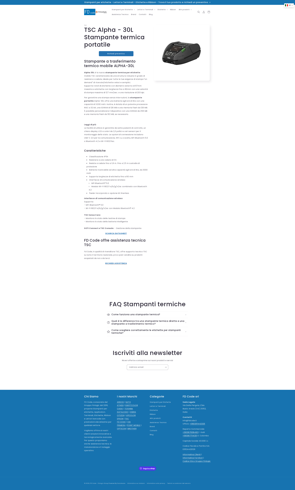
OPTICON (121, 428)
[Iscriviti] (165, 367)
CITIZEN (120, 415)
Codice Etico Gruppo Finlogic (197, 461)
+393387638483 (190, 432)
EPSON (120, 418)
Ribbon (153, 414)
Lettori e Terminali (158, 406)
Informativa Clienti (192, 454)
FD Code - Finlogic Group (99, 483)
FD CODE (121, 422)
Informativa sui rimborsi (136, 483)
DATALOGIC (122, 412)
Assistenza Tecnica (158, 422)
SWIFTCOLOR (131, 405)
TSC (127, 418)
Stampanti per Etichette (160, 402)
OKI (129, 422)
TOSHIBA (129, 408)
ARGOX (120, 402)
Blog (151, 434)
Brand (152, 426)
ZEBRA (133, 412)
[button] (123, 9)
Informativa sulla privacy (156, 483)
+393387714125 (190, 435)
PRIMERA (121, 425)
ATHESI (120, 405)
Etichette (154, 410)
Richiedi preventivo (116, 54)
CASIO (120, 408)
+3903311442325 (197, 424)
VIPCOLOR (131, 415)
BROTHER (132, 428)
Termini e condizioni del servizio (178, 483)
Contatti (153, 430)
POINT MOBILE (133, 425)
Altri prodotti (155, 418)
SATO (128, 402)
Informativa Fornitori (193, 458)
